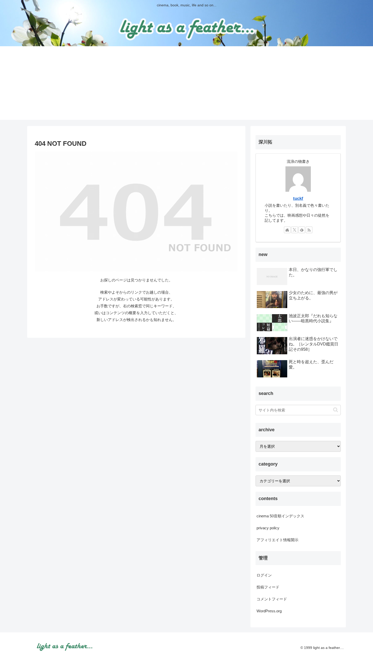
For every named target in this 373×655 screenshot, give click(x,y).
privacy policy (268, 528)
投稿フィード (268, 587)
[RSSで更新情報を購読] (309, 230)
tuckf (298, 198)
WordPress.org (269, 611)
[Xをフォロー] (294, 230)
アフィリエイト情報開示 (277, 540)
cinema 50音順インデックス (280, 516)
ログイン (264, 575)
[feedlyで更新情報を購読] (301, 230)
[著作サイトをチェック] (287, 230)
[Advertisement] (186, 84)
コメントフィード (272, 599)
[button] (335, 410)
